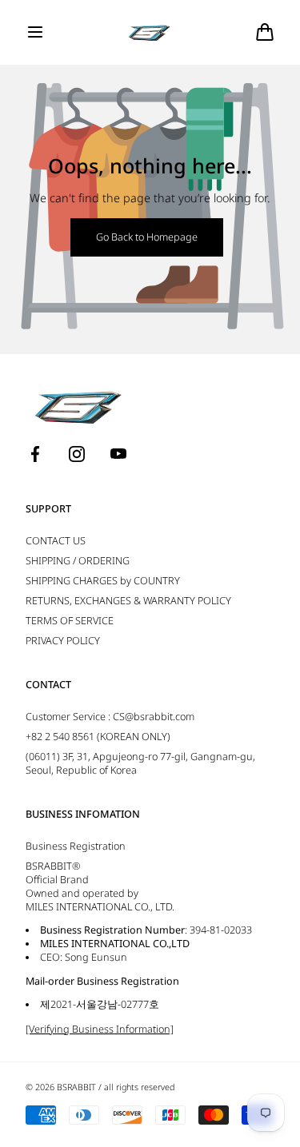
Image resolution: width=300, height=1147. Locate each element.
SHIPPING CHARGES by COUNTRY (103, 580)
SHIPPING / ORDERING (78, 561)
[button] (35, 32)
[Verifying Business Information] (100, 1029)
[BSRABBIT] (150, 32)
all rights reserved (139, 1087)
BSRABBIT (76, 1087)
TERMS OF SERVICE (70, 620)
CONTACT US (56, 541)
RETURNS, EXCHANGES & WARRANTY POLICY (128, 600)
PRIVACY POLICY (63, 640)
